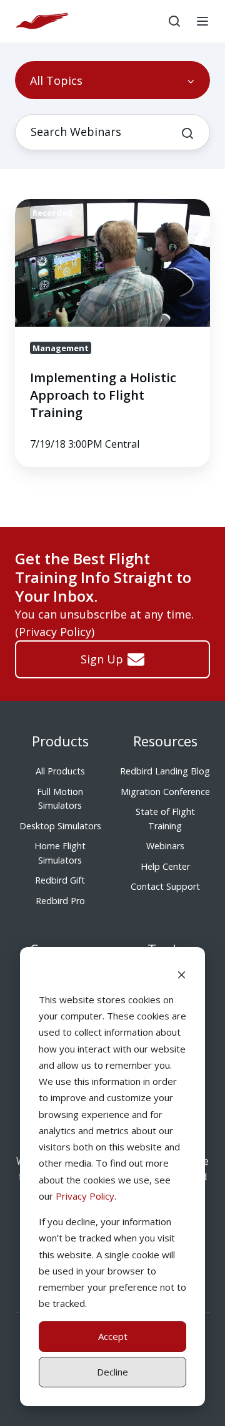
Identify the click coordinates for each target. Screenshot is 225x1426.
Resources (165, 741)
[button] (174, 21)
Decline (112, 1372)
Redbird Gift (60, 880)
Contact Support (165, 886)
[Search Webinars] (187, 133)
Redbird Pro (60, 901)
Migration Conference (165, 791)
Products (60, 741)
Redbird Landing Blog (165, 771)
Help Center (165, 866)
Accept (113, 1336)
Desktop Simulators (60, 826)
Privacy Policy (85, 1196)
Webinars (165, 846)
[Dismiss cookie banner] (181, 974)
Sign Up (102, 659)
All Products (60, 771)
